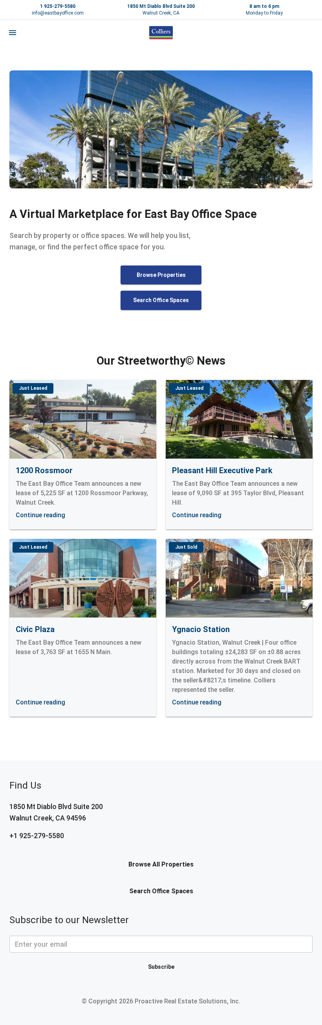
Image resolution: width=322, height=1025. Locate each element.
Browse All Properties (161, 864)
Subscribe (161, 967)
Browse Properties (161, 275)
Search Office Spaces (161, 300)
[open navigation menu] (12, 33)
